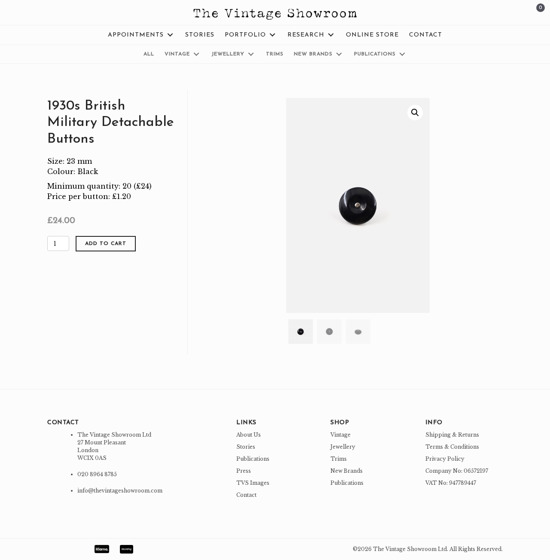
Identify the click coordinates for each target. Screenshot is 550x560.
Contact (246, 495)
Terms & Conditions (452, 447)
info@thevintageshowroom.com (119, 490)
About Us (248, 434)
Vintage (340, 434)
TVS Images (252, 483)
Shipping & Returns (452, 434)
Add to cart (105, 243)
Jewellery (342, 447)
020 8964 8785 (97, 474)
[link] (141, 35)
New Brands (346, 471)
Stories (245, 447)
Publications (252, 459)
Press (243, 471)
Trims (338, 459)
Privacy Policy (444, 459)
